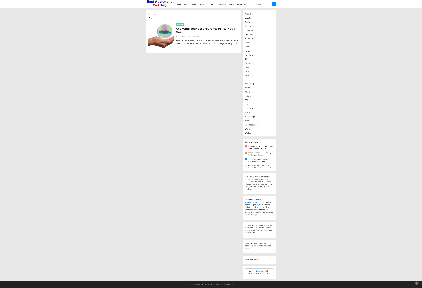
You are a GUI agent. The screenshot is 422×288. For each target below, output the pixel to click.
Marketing (249, 84)
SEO (246, 100)
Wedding (249, 133)
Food (247, 46)
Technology (250, 116)
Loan (247, 79)
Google (248, 63)
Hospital (248, 71)
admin (178, 36)
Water (247, 129)
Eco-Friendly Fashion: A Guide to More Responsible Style (260, 147)
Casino (248, 26)
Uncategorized (251, 125)
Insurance (180, 24)
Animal (248, 14)
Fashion (248, 42)
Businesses (249, 22)
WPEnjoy (230, 284)
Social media (250, 108)
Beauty (248, 18)
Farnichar (249, 38)
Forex (247, 51)
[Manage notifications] (417, 283)
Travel (247, 120)
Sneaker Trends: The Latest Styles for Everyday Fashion (260, 154)
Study (247, 112)
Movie (247, 92)
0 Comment (196, 36)
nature (248, 96)
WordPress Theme (219, 284)
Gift (246, 59)
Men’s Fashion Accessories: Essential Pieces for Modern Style (260, 167)
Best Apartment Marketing (203, 284)
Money (248, 88)
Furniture (249, 55)
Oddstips (249, 227)
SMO (247, 104)
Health (248, 67)
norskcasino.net (252, 259)
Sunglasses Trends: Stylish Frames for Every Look (258, 160)
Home (150, 14)
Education (249, 30)
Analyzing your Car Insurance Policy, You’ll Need (206, 30)
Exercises (249, 34)
